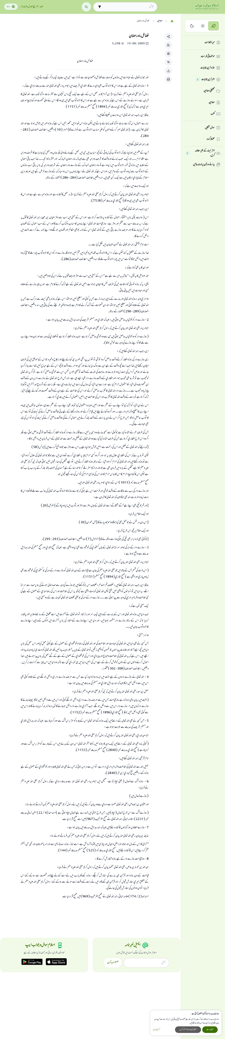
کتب (213, 114)
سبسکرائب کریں (113, 962)
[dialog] (185, 1022)
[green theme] (213, 26)
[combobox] (128, 6)
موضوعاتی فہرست (208, 56)
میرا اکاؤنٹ (210, 42)
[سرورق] (172, 21)
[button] (168, 36)
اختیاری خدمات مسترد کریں (188, 1029)
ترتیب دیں (156, 1030)
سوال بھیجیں (210, 128)
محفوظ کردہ (211, 139)
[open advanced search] (99, 7)
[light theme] (202, 26)
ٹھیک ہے (210, 1029)
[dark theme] (192, 26)
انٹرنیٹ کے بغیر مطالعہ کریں (201, 153)
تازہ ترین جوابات (207, 68)
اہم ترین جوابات (206, 79)
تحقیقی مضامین (209, 91)
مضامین (212, 102)
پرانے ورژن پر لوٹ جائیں (204, 164)
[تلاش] (86, 7)
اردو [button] (8, 6)
